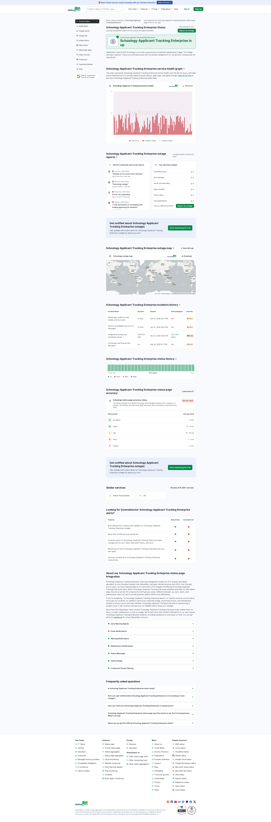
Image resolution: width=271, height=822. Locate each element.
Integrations (159, 756)
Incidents (108, 775)
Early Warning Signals (113, 767)
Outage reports (84, 31)
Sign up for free (184, 75)
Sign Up (198, 9)
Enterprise (82, 756)
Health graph (83, 26)
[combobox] (104, 9)
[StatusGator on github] (187, 802)
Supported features (86, 64)
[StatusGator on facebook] (190, 802)
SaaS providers (84, 771)
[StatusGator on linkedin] (171, 802)
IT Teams (81, 744)
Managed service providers (89, 759)
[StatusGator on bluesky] (179, 802)
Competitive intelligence (87, 763)
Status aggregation (112, 752)
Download (189, 86)
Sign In (187, 9)
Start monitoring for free (180, 228)
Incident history (84, 40)
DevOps (81, 748)
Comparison (83, 59)
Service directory (118, 20)
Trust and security (161, 775)
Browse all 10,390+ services (182, 488)
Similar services (84, 55)
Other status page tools (138, 756)
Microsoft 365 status (183, 771)
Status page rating (85, 50)
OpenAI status (181, 778)
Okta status (179, 775)
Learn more (186, 391)
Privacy (157, 782)
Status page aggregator (114, 756)
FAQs (81, 69)
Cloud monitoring (112, 759)
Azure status (180, 748)
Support (157, 763)
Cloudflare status (182, 752)
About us (158, 744)
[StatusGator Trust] (182, 810)
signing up (118, 617)
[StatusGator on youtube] (175, 802)
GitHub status (180, 756)
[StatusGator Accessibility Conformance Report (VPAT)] (191, 810)
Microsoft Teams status (184, 767)
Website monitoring (112, 763)
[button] (109, 262)
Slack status (180, 786)
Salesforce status (182, 782)
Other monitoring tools (138, 760)
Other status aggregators (139, 764)
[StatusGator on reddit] (168, 802)
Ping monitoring (111, 771)
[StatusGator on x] (194, 802)
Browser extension (161, 759)
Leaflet (158, 293)
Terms (156, 786)
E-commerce (83, 767)
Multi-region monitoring (114, 778)
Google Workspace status (185, 763)
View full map (188, 248)
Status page (109, 744)
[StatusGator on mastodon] (183, 802)
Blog (176, 9)
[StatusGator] (121, 803)
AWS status (180, 744)
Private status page (112, 748)
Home (108, 20)
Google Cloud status (183, 759)
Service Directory (161, 752)
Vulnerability (159, 778)
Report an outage (186, 31)
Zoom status (180, 790)
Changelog (158, 771)
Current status (84, 21)
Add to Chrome (163, 2)
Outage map (83, 36)
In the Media (159, 748)
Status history (83, 45)
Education (82, 752)
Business (132, 744)
